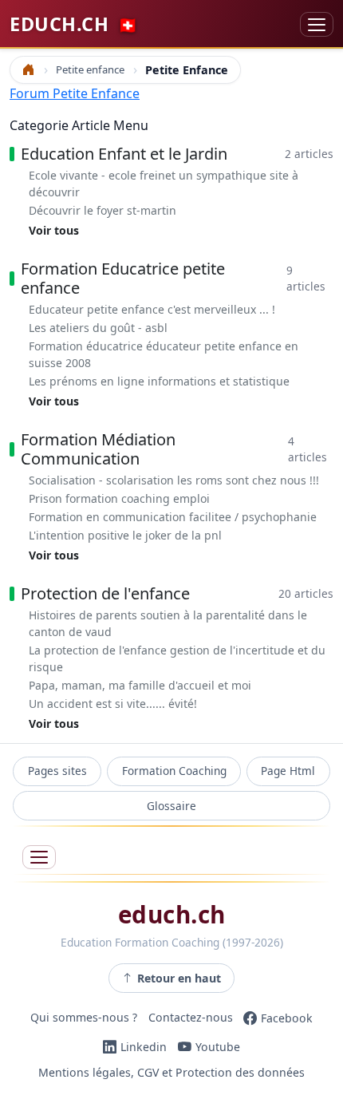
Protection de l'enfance (105, 593)
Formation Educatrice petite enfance (123, 278)
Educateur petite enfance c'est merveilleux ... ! (152, 309)
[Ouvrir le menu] (39, 857)
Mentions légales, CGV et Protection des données (171, 1072)
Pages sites (57, 770)
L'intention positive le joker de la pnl (125, 535)
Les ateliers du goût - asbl (98, 327)
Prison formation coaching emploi (119, 498)
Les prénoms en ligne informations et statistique (159, 381)
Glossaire (171, 805)
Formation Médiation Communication (98, 449)
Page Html (288, 770)
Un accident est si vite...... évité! (113, 703)
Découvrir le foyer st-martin (102, 210)
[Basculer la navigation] (316, 24)
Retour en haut (179, 978)
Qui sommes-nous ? (83, 1018)
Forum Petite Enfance (75, 93)
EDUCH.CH (74, 24)
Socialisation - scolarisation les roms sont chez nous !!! (174, 480)
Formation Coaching (174, 770)
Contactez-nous (190, 1018)
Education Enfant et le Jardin (124, 153)
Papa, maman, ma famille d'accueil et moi (140, 685)
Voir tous (54, 230)
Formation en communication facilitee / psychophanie (173, 516)
